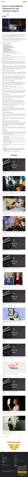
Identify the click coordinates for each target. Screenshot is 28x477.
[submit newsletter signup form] (8, 464)
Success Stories (14, 449)
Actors (11, 413)
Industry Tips (16, 447)
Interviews (9, 287)
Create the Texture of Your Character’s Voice (8, 47)
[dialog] (22, 470)
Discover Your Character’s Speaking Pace (8, 46)
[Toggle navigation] (27, 1)
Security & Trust (16, 462)
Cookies (15, 461)
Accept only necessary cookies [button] (22, 473)
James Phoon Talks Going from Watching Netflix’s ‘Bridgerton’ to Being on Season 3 (13, 148)
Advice (3, 13)
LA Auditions (16, 446)
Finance (8, 213)
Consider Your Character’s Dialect (7, 50)
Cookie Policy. (19, 470)
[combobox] (25, 465)
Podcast (4, 323)
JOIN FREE (24, 1)
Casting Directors (5, 287)
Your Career (7, 13)
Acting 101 (4, 193)
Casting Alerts (11, 447)
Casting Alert (4, 173)
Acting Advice (7, 193)
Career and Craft (12, 193)
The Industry (4, 375)
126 (19, 436)
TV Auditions (11, 446)
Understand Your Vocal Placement (7, 49)
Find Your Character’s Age (6, 48)
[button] (22, 475)
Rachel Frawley (8, 15)
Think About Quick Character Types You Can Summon (9, 51)
